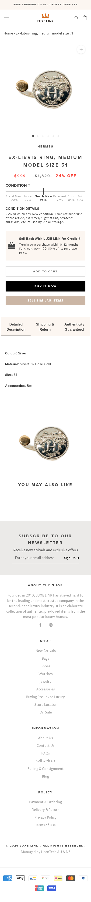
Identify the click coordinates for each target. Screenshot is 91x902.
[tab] (16, 327)
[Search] (76, 18)
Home (8, 33)
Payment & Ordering (45, 802)
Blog (45, 776)
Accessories (45, 689)
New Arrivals (45, 651)
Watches (45, 674)
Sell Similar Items (45, 300)
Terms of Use (45, 825)
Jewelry (45, 681)
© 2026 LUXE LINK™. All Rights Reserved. (45, 845)
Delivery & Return (46, 810)
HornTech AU (51, 852)
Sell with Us (45, 761)
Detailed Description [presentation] (16, 326)
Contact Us (45, 746)
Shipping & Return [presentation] (45, 326)
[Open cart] (85, 17)
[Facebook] (40, 625)
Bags (45, 658)
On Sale (45, 712)
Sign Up (70, 558)
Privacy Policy (45, 817)
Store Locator (45, 705)
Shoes (45, 666)
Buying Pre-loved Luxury (45, 697)
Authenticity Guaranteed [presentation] (74, 326)
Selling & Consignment (46, 769)
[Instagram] (50, 625)
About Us (45, 738)
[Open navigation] (6, 18)
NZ (68, 852)
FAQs (45, 753)
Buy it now (45, 286)
